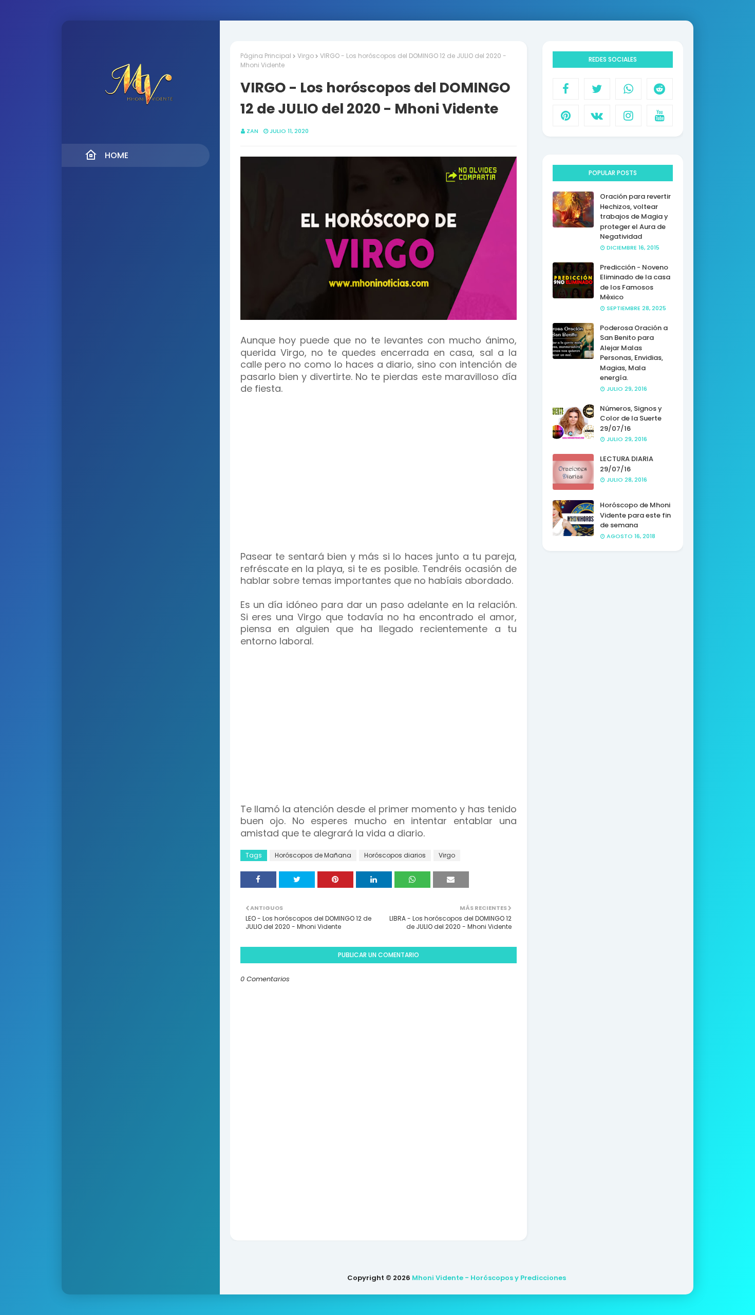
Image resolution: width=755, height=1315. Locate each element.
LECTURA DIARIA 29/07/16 (626, 464)
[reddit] (660, 89)
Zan (252, 131)
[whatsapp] (628, 89)
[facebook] (566, 89)
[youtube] (660, 115)
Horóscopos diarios (395, 855)
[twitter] (597, 89)
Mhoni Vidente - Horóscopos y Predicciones (489, 1278)
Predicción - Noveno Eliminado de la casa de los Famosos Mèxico (635, 282)
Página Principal (265, 55)
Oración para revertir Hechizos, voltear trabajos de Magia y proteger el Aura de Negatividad (635, 216)
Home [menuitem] (116, 155)
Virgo (305, 55)
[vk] (597, 115)
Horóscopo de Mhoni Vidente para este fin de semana (635, 515)
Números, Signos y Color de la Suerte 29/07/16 (631, 418)
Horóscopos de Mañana (313, 855)
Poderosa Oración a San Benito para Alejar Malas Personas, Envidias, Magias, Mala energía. (634, 353)
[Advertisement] (378, 479)
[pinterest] (566, 115)
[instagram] (628, 115)
